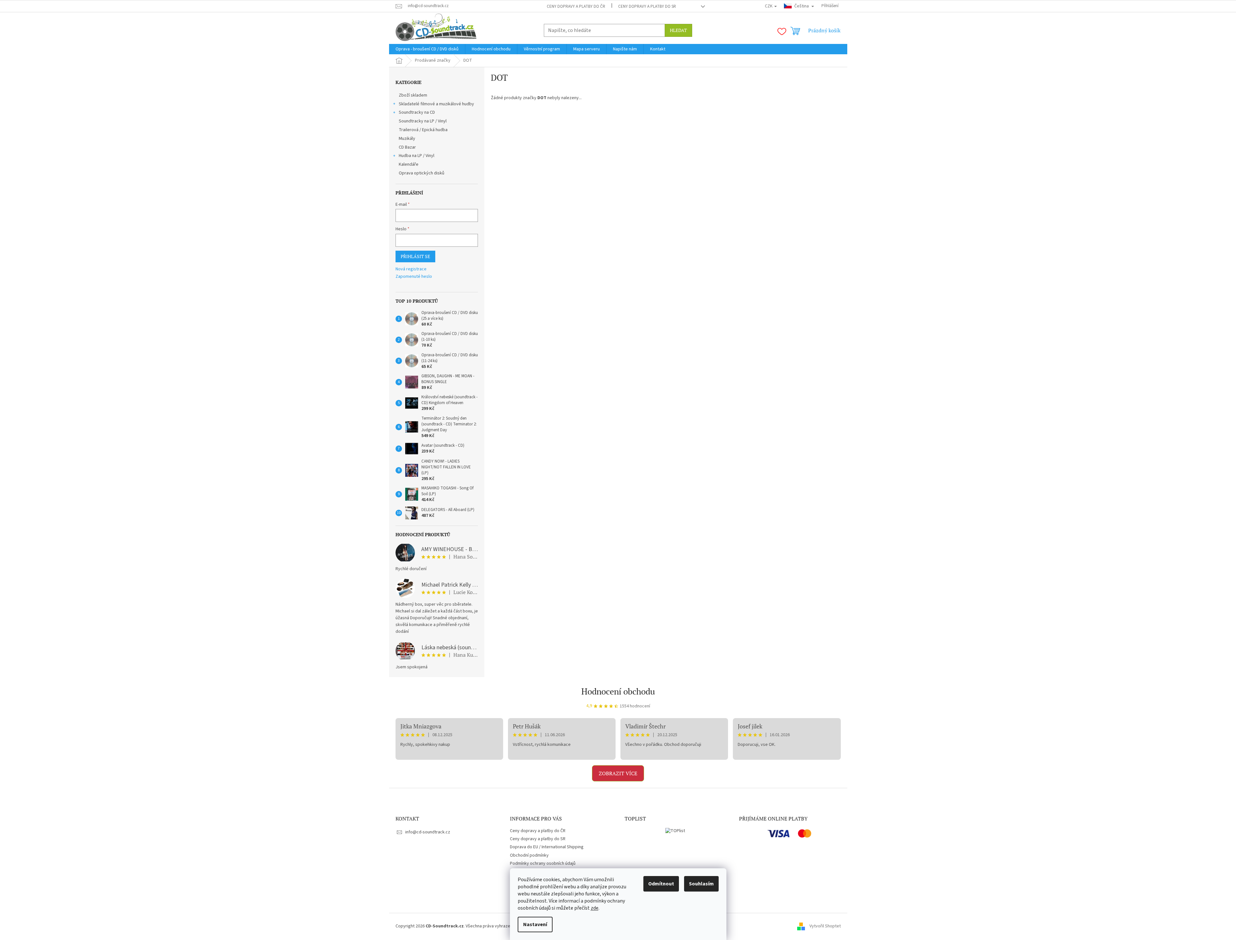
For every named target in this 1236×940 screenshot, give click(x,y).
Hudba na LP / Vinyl (416, 155)
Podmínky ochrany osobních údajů (543, 863)
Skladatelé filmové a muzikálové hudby (436, 104)
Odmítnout (661, 883)
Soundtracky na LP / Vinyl (423, 121)
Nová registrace (411, 269)
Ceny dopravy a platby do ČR (576, 6)
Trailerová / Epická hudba (423, 130)
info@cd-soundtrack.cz (427, 832)
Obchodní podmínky (529, 855)
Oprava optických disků (421, 173)
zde (594, 908)
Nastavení (535, 924)
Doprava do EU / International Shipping (547, 847)
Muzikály (407, 138)
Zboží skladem (413, 95)
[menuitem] (427, 49)
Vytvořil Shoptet (825, 926)
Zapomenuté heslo (414, 277)
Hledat (678, 30)
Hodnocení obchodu (618, 691)
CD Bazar (407, 147)
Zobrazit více (618, 773)
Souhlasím (701, 883)
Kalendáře (408, 164)
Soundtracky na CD (417, 112)
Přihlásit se (415, 256)
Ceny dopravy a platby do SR (647, 6)
